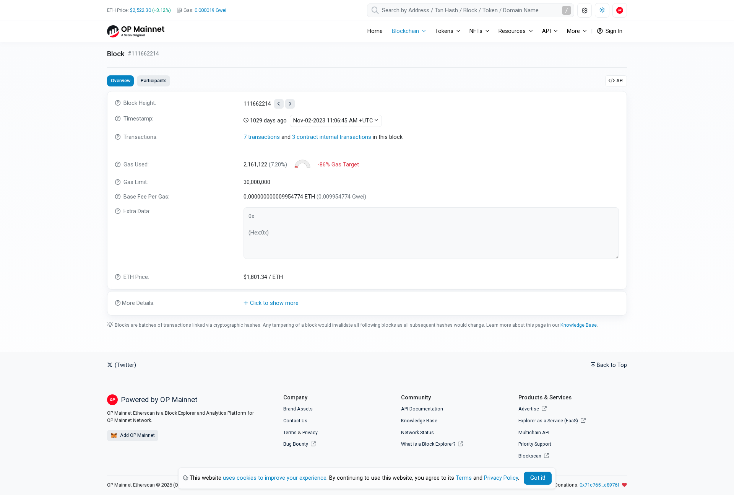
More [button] (573, 31)
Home (375, 31)
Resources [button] (512, 31)
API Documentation (422, 409)
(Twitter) (124, 365)
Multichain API (533, 432)
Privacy (310, 432)
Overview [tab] (120, 80)
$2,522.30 (140, 10)
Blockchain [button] (405, 31)
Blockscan (530, 456)
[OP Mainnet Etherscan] (135, 31)
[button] (367, 303)
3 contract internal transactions (331, 137)
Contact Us (295, 420)
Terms (290, 432)
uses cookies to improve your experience (274, 478)
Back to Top (612, 365)
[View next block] (290, 104)
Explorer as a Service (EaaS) (548, 420)
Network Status (417, 432)
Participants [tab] (154, 80)
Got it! (537, 478)
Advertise (529, 409)
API (620, 80)
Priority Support (534, 444)
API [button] (546, 31)
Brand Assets (298, 409)
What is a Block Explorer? (428, 444)
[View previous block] (279, 104)
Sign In (613, 31)
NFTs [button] (475, 31)
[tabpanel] (367, 203)
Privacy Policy (501, 478)
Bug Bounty (295, 444)
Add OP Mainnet (137, 435)
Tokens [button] (444, 31)
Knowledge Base (578, 325)
